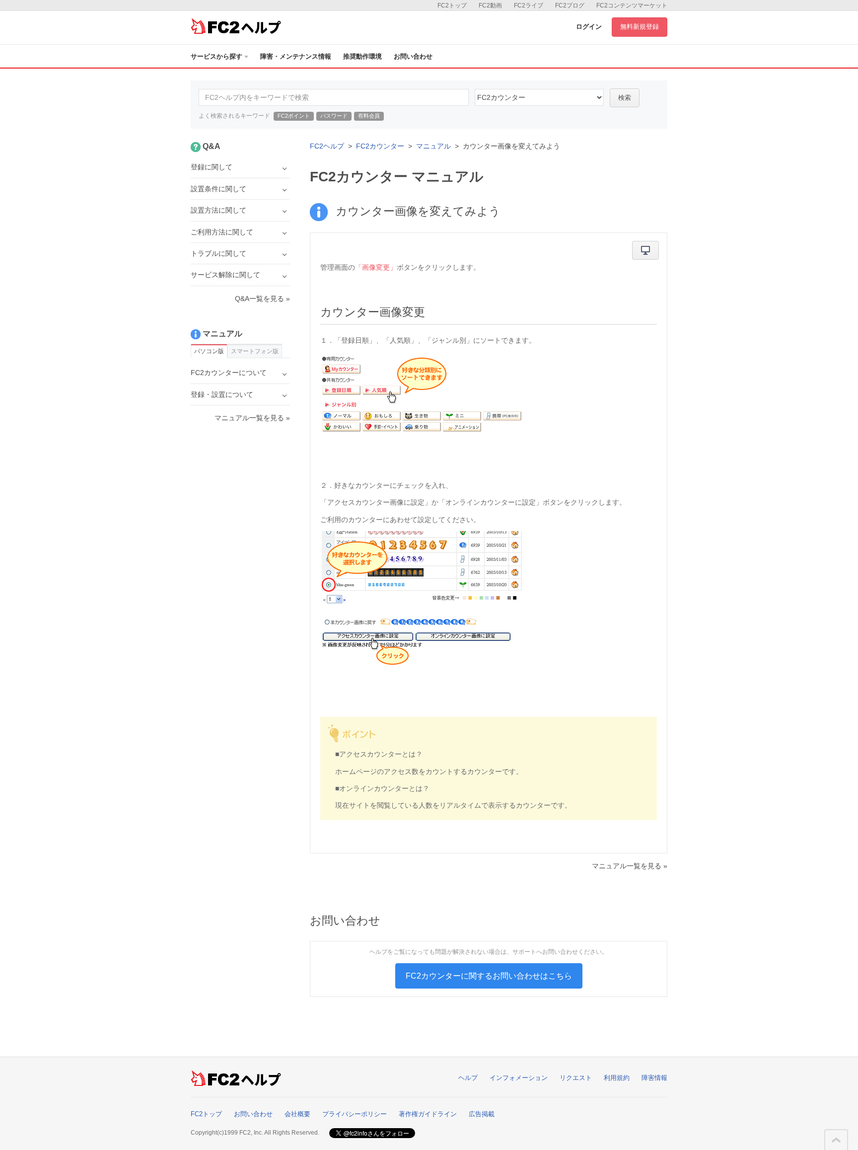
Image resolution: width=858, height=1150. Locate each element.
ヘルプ (468, 1077)
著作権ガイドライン (428, 1114)
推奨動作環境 (362, 56)
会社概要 (297, 1114)
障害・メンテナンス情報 (295, 56)
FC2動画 (490, 5)
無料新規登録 (639, 26)
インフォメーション (519, 1077)
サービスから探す (216, 56)
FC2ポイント (294, 116)
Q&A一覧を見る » (262, 299)
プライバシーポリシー (354, 1114)
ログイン (589, 26)
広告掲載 (482, 1114)
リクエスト (576, 1077)
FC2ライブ (528, 5)
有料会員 (369, 116)
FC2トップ (452, 5)
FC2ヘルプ (327, 146)
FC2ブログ (569, 5)
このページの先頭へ (836, 1140)
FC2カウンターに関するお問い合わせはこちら (489, 976)
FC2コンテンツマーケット (631, 5)
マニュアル (433, 146)
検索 (624, 97)
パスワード (334, 116)
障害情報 (654, 1077)
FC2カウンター (380, 146)
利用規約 (617, 1077)
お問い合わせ (413, 56)
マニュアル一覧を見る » (629, 866)
